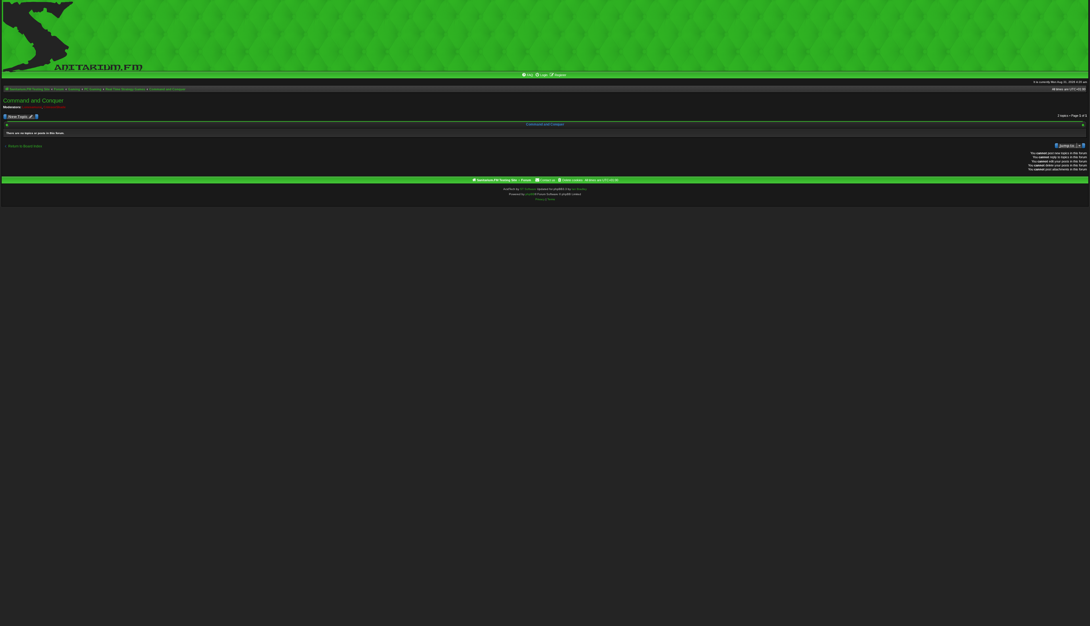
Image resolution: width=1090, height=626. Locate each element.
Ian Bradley (579, 189)
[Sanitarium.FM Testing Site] (71, 35)
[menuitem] (527, 75)
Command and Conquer (33, 100)
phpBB (529, 194)
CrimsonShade (54, 107)
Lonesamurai (32, 107)
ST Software (528, 189)
